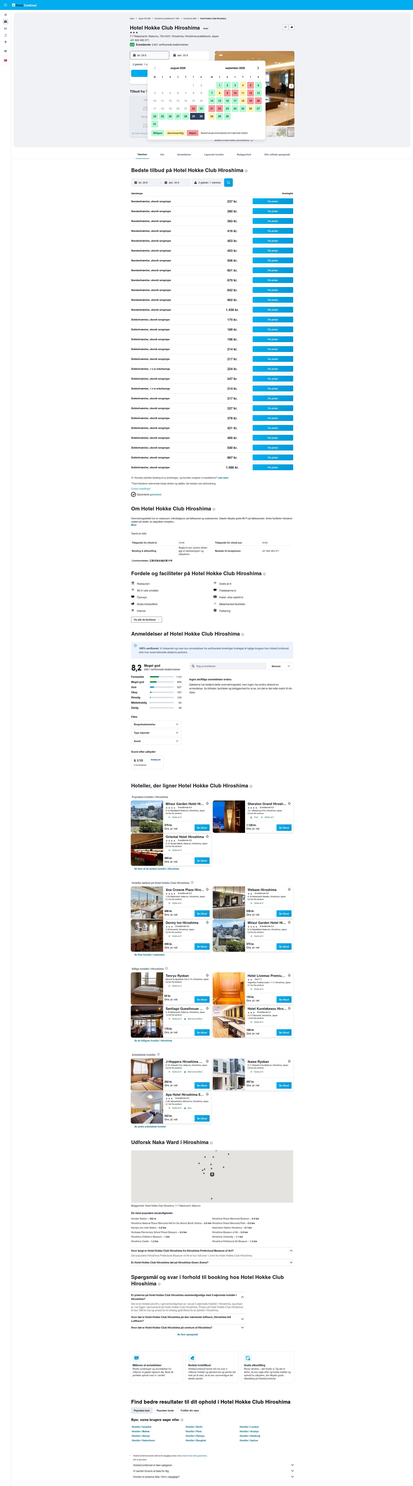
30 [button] (201, 116)
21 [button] (185, 108)
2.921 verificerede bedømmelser (170, 44)
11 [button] (162, 101)
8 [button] (193, 93)
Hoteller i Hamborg (250, 1435)
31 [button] (154, 124)
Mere (133, 524)
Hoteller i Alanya (141, 1435)
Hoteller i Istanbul (141, 1426)
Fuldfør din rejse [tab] (190, 1410)
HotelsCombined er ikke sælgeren (152, 1465)
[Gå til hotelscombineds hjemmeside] (24, 4)
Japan (141, 18)
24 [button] (154, 116)
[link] (157, 868)
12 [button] (170, 101)
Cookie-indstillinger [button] (141, 488)
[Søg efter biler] (5, 28)
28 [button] (185, 116)
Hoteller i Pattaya (195, 1435)
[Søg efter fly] (5, 15)
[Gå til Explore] (5, 42)
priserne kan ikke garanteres (194, 1455)
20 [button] (177, 108)
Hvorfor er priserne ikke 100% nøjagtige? (156, 1477)
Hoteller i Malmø (141, 1431)
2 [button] (201, 85)
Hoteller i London (249, 1426)
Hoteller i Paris (194, 1431)
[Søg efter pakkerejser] (5, 35)
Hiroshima (187, 18)
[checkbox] (147, 762)
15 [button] (193, 101)
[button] (5, 5)
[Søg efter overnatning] (5, 21)
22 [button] (193, 108)
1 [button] (193, 85)
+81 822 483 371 (139, 40)
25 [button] (162, 116)
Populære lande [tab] (165, 1410)
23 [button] (201, 108)
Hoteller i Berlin (194, 1426)
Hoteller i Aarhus (249, 1440)
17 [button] (154, 108)
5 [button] (170, 93)
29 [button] (193, 116)
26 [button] (170, 116)
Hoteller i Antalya (249, 1431)
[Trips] (5, 51)
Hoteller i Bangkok (196, 1440)
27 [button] (177, 116)
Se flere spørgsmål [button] (187, 1334)
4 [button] (162, 93)
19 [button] (170, 108)
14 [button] (185, 101)
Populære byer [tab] (142, 1410)
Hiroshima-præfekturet (164, 18)
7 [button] (185, 93)
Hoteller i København (143, 1440)
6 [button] (178, 93)
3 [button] (155, 93)
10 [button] (154, 101)
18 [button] (162, 108)
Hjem (132, 18)
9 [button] (201, 93)
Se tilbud (202, 827)
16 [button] (201, 101)
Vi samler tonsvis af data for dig (151, 1471)
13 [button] (177, 101)
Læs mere (223, 477)
